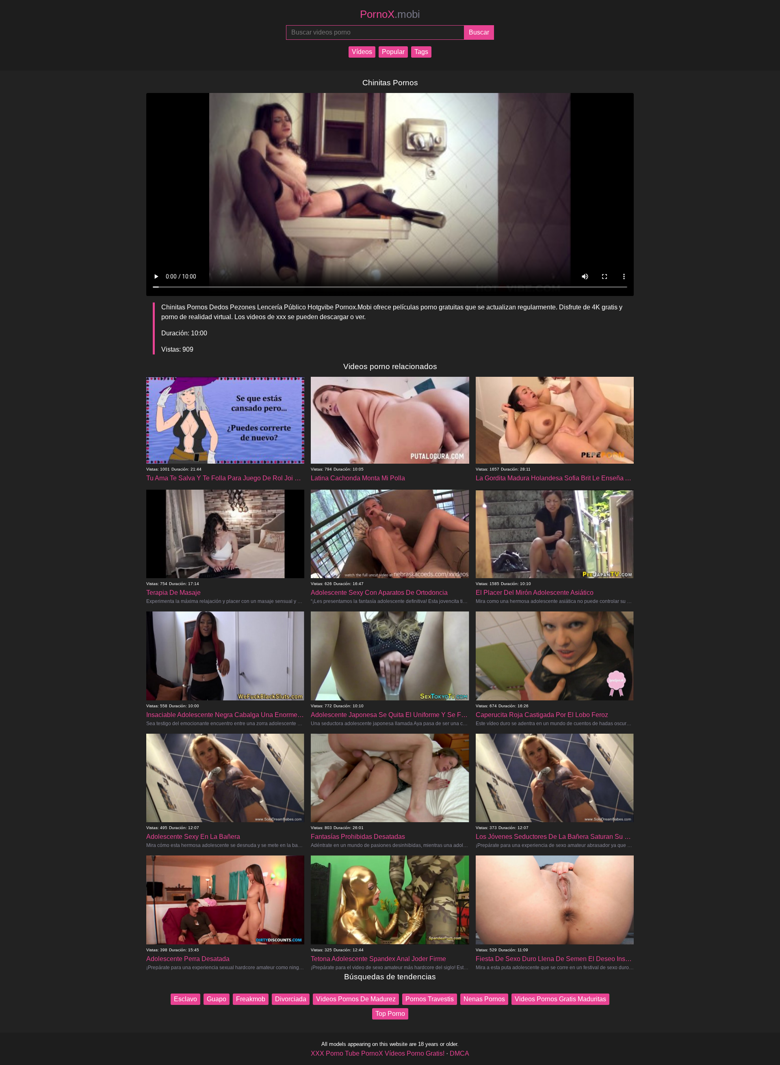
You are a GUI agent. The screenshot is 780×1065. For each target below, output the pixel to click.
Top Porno (390, 1013)
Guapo (216, 999)
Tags (421, 51)
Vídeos (362, 51)
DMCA (459, 1053)
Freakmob (250, 999)
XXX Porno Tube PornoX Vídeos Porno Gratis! (377, 1053)
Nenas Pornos (484, 999)
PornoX (390, 14)
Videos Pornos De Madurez (356, 999)
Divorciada (290, 999)
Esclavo (185, 999)
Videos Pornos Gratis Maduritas (560, 999)
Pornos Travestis (429, 999)
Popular (393, 51)
